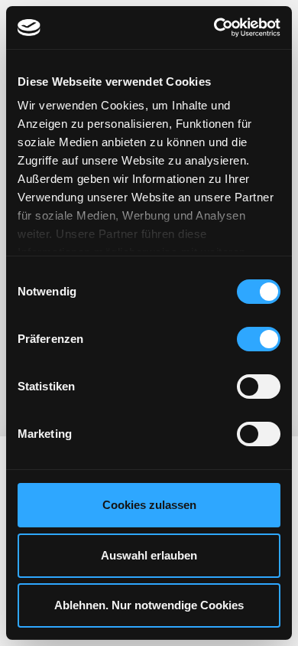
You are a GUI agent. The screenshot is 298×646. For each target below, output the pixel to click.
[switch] (258, 339)
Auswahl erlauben (149, 555)
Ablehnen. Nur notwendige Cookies (149, 605)
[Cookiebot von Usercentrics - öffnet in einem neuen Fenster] (214, 28)
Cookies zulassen (149, 504)
